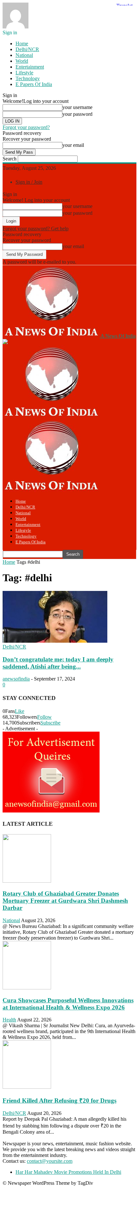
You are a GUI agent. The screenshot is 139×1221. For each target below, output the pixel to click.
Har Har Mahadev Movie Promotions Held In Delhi (68, 1172)
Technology (28, 78)
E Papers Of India (34, 84)
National (24, 55)
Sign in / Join (29, 182)
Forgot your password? (26, 127)
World (22, 61)
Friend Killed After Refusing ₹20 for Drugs (59, 1100)
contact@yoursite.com (49, 1161)
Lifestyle (24, 72)
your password (77, 114)
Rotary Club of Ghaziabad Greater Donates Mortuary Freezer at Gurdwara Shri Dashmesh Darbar (65, 900)
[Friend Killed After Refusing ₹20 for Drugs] (27, 1087)
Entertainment (30, 67)
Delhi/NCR (27, 49)
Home (22, 43)
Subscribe (50, 722)
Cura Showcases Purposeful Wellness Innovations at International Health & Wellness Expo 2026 (68, 1004)
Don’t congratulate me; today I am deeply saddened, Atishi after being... (58, 663)
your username (77, 107)
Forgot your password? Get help (36, 228)
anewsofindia (16, 678)
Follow (44, 717)
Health (9, 1019)
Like (19, 711)
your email (73, 145)
